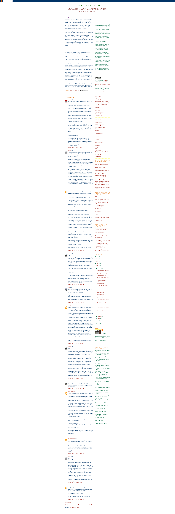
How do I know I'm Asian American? (101, 235)
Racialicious (97, 145)
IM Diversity (97, 107)
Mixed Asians (97, 110)
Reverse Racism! (98, 210)
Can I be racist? (98, 197)
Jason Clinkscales (71, 305)
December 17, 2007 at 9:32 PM (76, 343)
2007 (97, 267)
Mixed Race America (88, 6)
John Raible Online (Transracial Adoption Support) (101, 132)
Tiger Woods (87, 92)
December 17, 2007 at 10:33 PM (76, 482)
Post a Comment (68, 502)
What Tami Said (98, 156)
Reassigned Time (98, 147)
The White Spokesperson (99, 205)
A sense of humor (100, 283)
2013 (97, 256)
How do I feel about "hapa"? (100, 167)
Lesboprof (70, 99)
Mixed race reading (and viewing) (101, 163)
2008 (97, 265)
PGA (75, 92)
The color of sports (100, 287)
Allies (96, 196)
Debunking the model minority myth (102, 250)
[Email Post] (80, 90)
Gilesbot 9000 (97, 130)
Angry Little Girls (98, 99)
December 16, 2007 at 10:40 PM (76, 284)
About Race (97, 121)
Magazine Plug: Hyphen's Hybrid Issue (102, 170)
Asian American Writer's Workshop (101, 101)
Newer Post (67, 504)
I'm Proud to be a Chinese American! (101, 234)
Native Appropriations (99, 142)
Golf (86, 91)
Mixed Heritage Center (99, 112)
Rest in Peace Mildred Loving (100, 175)
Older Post (91, 504)
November (100, 313)
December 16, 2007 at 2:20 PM (76, 186)
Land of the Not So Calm (99, 134)
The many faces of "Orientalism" (101, 243)
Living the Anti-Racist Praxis (100, 206)
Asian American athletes (74, 91)
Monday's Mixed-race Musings (101, 179)
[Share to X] (84, 90)
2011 (97, 260)
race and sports (80, 92)
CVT (69, 190)
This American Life (98, 115)
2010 (97, 261)
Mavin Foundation (98, 109)
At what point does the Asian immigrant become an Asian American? (102, 229)
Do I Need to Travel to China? (100, 231)
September (100, 316)
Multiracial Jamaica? (99, 182)
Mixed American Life (99, 140)
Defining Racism (98, 211)
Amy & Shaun (97, 98)
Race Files (97, 144)
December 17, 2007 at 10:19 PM (76, 435)
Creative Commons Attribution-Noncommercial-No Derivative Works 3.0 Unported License (102, 83)
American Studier (98, 122)
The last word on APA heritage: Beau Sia (102, 238)
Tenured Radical (98, 150)
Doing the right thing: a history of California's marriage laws (101, 165)
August (99, 318)
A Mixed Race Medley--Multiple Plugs (102, 172)
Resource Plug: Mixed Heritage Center (102, 181)
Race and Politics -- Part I (102, 275)
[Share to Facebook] (86, 90)
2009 (97, 263)
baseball (82, 91)
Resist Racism (97, 148)
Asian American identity (99, 232)
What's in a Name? (100, 294)
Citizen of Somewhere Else (100, 127)
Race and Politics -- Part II (102, 273)
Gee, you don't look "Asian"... (100, 169)
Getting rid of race (98, 208)
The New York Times (99, 113)
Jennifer (69, 150)
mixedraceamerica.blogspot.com (101, 87)
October (99, 314)
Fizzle (96, 128)
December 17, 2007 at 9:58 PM (76, 378)
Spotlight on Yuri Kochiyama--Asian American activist (102, 245)
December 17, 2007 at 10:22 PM (76, 453)
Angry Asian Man (98, 125)
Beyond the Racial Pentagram (100, 173)
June (98, 321)
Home (79, 504)
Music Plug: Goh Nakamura (102, 310)
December (99, 268)
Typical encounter (100, 292)
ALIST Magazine (98, 96)
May (98, 323)
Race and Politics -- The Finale (103, 270)
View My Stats (97, 432)
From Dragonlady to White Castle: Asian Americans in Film (102, 241)
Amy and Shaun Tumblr (99, 124)
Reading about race (98, 220)
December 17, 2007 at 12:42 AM (76, 302)
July (98, 320)
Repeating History (98, 237)
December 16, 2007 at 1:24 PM (76, 147)
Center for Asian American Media (101, 104)
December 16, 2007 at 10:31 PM (76, 250)
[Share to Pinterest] (87, 90)
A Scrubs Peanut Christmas (102, 296)
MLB (73, 92)
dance (69, 287)
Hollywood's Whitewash (101, 305)
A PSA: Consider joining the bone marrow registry (101, 248)
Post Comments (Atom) (74, 507)
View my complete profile (101, 343)
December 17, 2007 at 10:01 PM (76, 388)
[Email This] (82, 90)
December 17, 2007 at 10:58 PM (76, 499)
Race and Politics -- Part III (102, 272)
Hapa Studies (97, 106)
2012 (97, 258)
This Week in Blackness (99, 154)
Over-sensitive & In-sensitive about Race (102, 216)
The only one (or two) (101, 297)
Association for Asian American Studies (102, 102)
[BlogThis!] (83, 90)
